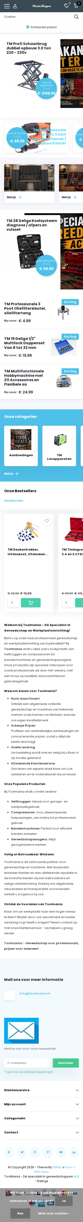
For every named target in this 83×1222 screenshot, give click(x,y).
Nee (20, 1213)
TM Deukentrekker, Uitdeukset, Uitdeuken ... (28, 551)
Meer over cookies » (53, 1213)
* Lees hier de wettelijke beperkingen (28, 1072)
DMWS (57, 1167)
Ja (64, 1201)
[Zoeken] (76, 17)
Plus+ (69, 1167)
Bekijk (9, 474)
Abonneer (66, 1063)
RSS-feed (41, 1172)
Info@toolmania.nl (34, 993)
